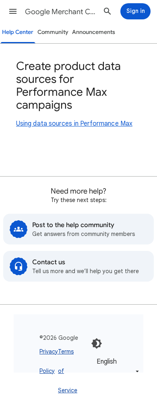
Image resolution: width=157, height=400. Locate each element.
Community (52, 32)
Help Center (17, 32)
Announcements (93, 32)
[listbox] (116, 366)
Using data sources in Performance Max (74, 124)
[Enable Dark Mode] (96, 343)
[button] (13, 11)
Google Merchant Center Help (61, 11)
